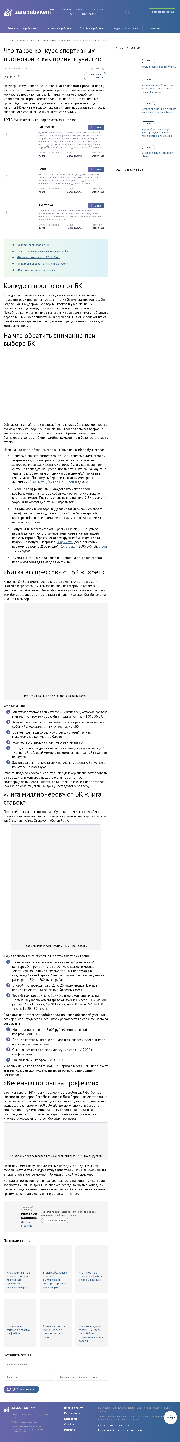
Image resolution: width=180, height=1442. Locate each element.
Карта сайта (72, 1413)
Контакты (70, 1419)
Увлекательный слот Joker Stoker (157, 154)
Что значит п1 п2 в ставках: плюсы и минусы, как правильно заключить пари (18, 1280)
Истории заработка (59, 28)
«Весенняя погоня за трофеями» (36, 270)
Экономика (153, 28)
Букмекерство (26, 40)
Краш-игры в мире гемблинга (159, 66)
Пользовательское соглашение (114, 1425)
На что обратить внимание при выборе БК (42, 251)
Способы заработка (91, 28)
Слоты (148, 60)
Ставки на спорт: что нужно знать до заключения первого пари (55, 1331)
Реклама (69, 1429)
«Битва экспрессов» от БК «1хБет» (38, 257)
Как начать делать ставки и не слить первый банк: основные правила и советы (91, 1333)
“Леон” (70, 482)
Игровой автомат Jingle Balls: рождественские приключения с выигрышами (158, 132)
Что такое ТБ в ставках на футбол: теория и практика (90, 1276)
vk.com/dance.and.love (55, 1220)
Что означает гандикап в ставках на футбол (18, 1329)
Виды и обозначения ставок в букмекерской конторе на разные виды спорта (55, 1280)
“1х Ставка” (56, 482)
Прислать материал (162, 11)
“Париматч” (38, 482)
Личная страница (26, 1223)
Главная (11, 40)
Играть (96, 127)
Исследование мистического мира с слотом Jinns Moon (159, 110)
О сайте (69, 1424)
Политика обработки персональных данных (120, 1430)
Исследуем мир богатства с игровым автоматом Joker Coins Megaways (158, 88)
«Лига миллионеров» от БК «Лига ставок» (42, 263)
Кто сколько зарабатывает (23, 28)
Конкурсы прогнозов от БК (33, 244)
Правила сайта (73, 1408)
